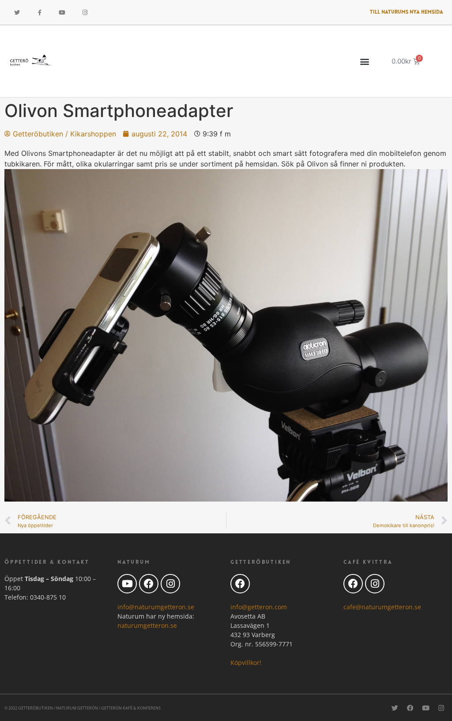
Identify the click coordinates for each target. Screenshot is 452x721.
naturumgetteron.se (147, 625)
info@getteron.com (258, 607)
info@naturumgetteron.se (155, 607)
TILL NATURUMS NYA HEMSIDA (406, 12)
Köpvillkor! (245, 662)
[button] (365, 61)
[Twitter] (17, 12)
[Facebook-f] (39, 12)
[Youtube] (62, 12)
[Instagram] (85, 12)
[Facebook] (148, 583)
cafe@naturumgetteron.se (382, 607)
